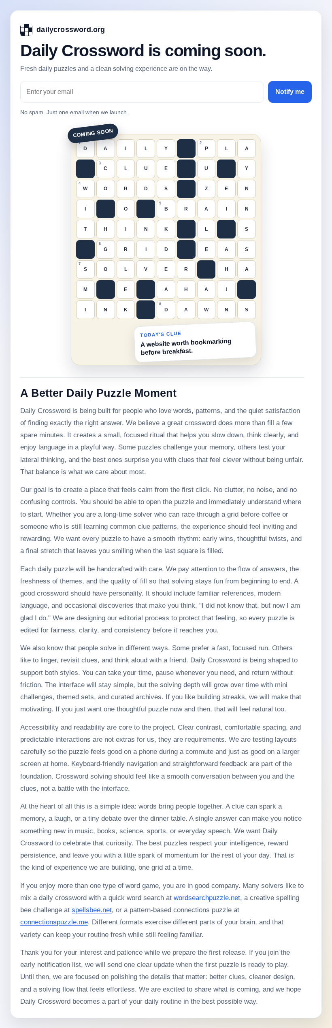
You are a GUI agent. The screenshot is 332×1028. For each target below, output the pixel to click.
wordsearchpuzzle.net (207, 898)
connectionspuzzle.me (54, 922)
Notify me (289, 91)
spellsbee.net (92, 910)
